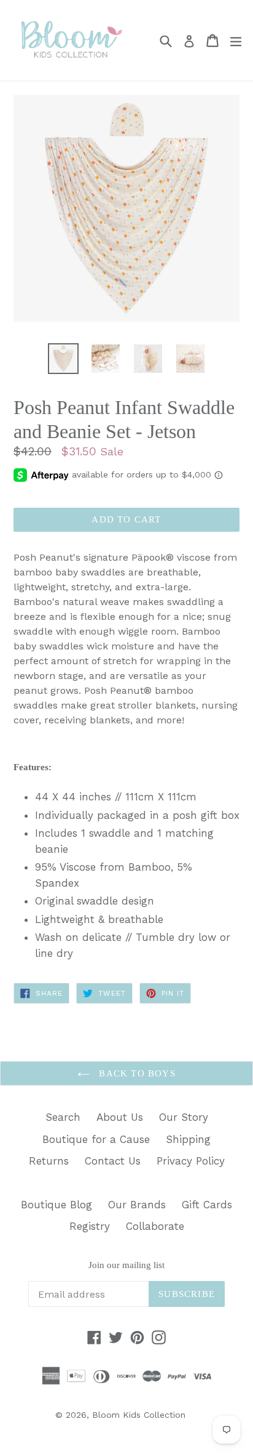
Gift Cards (207, 1204)
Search (62, 1117)
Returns (49, 1161)
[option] (63, 358)
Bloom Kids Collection (138, 1415)
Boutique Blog (56, 1204)
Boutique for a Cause (96, 1139)
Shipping (188, 1139)
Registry (89, 1226)
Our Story (183, 1117)
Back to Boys (136, 1073)
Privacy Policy (191, 1161)
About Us (119, 1117)
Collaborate (155, 1226)
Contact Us (113, 1161)
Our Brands (137, 1204)
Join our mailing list (126, 1265)
